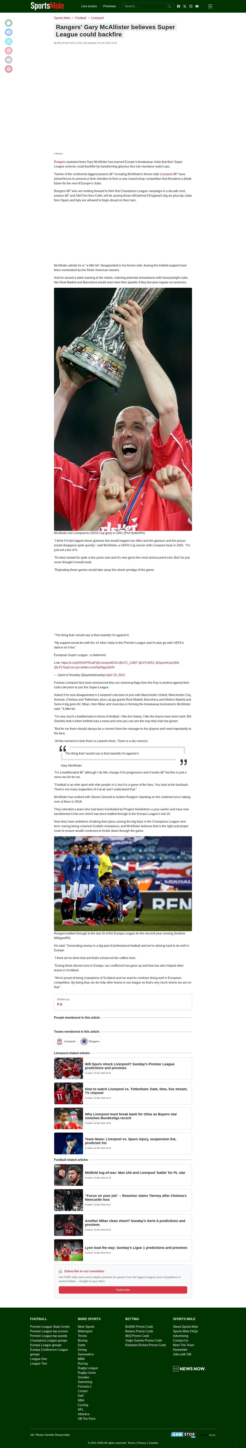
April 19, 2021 (115, 675)
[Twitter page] (184, 6)
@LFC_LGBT (128, 662)
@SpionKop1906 (167, 662)
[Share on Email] (8, 60)
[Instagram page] (190, 6)
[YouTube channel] (197, 6)
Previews (109, 6)
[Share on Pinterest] (8, 69)
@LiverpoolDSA (107, 662)
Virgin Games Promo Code (143, 1340)
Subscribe (123, 1289)
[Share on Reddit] (8, 50)
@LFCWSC (146, 662)
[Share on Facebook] (8, 32)
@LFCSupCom (64, 667)
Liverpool (166, 174)
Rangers (60, 161)
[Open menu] (210, 6)
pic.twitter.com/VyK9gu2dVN (95, 667)
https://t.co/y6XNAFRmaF (78, 662)
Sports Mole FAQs (185, 1331)
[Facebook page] (178, 6)
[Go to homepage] (47, 6)
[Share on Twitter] (8, 41)
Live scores (89, 6)
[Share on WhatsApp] (8, 23)
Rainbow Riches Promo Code (145, 1345)
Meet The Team (183, 1345)
